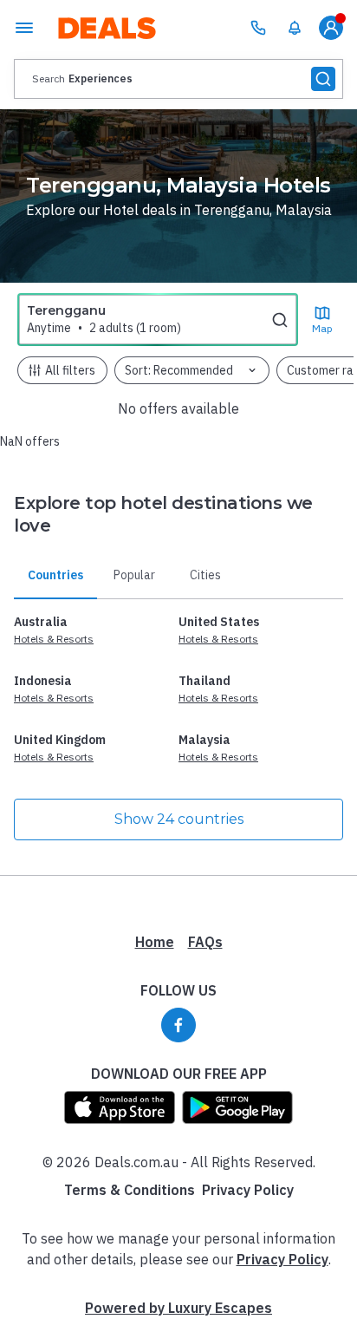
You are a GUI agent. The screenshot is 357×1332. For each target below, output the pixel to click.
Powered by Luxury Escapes (178, 1307)
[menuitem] (294, 27)
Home (154, 941)
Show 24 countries (178, 819)
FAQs (205, 941)
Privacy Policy (248, 1189)
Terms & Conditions (129, 1189)
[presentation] (178, 79)
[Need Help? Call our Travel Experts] (258, 28)
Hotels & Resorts (54, 638)
